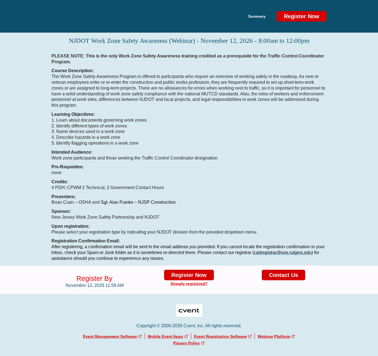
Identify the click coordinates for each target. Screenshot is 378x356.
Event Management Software (110, 336)
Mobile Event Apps (165, 336)
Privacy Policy (186, 343)
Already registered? (189, 283)
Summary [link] (257, 16)
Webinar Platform (274, 336)
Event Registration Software (220, 336)
